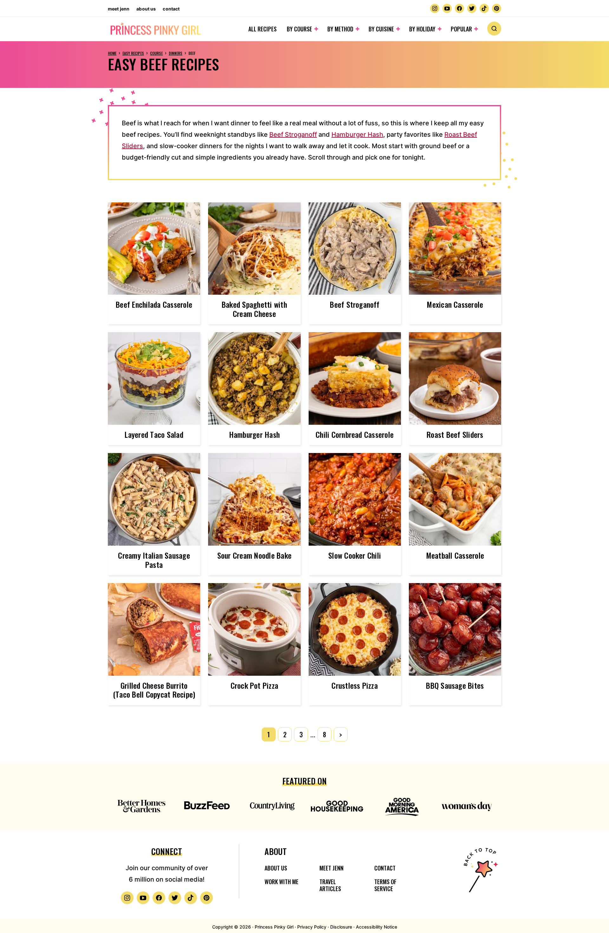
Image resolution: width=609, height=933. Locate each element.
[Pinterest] (496, 8)
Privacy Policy (311, 927)
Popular (461, 29)
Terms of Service (385, 885)
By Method (340, 29)
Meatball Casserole (455, 555)
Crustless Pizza (354, 685)
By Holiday (422, 29)
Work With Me (281, 881)
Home (112, 53)
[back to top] (480, 874)
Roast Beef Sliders (455, 434)
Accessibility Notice (376, 927)
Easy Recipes (133, 53)
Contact (171, 8)
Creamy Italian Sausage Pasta (154, 559)
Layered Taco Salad (154, 434)
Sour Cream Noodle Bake (254, 555)
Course (156, 53)
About (276, 851)
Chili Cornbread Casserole (355, 434)
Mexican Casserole (455, 304)
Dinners (175, 53)
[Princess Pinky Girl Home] (155, 29)
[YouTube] (447, 8)
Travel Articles (330, 885)
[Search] (494, 29)
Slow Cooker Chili (354, 555)
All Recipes (262, 29)
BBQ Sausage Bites (455, 685)
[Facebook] (459, 8)
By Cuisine (381, 29)
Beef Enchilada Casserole (154, 304)
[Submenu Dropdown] (316, 29)
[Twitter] (471, 8)
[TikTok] (484, 8)
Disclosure (341, 927)
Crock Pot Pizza (254, 685)
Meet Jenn (118, 8)
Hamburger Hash (357, 134)
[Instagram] (434, 8)
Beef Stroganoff (293, 134)
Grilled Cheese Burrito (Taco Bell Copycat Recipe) (154, 690)
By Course (299, 29)
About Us (146, 8)
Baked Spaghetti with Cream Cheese (254, 309)
